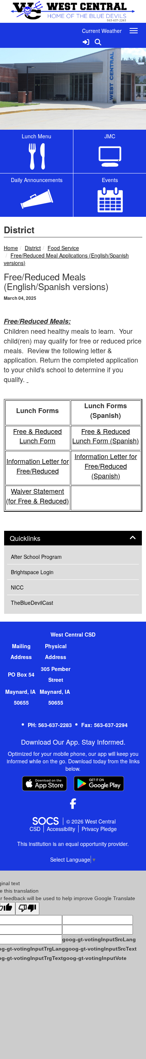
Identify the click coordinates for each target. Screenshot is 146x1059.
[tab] (73, 538)
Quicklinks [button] (33, 538)
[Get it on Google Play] (99, 783)
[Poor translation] (27, 908)
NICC (17, 587)
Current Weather (102, 30)
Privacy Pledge (99, 828)
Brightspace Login (32, 572)
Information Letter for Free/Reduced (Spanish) (105, 465)
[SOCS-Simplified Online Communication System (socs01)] (45, 821)
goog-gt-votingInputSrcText (101, 949)
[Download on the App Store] (44, 783)
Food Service (63, 248)
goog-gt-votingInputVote (95, 958)
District (33, 248)
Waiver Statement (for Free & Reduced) (37, 495)
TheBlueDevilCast (32, 602)
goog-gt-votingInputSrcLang (99, 939)
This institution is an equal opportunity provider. (73, 843)
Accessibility (61, 828)
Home (11, 248)
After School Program (36, 556)
